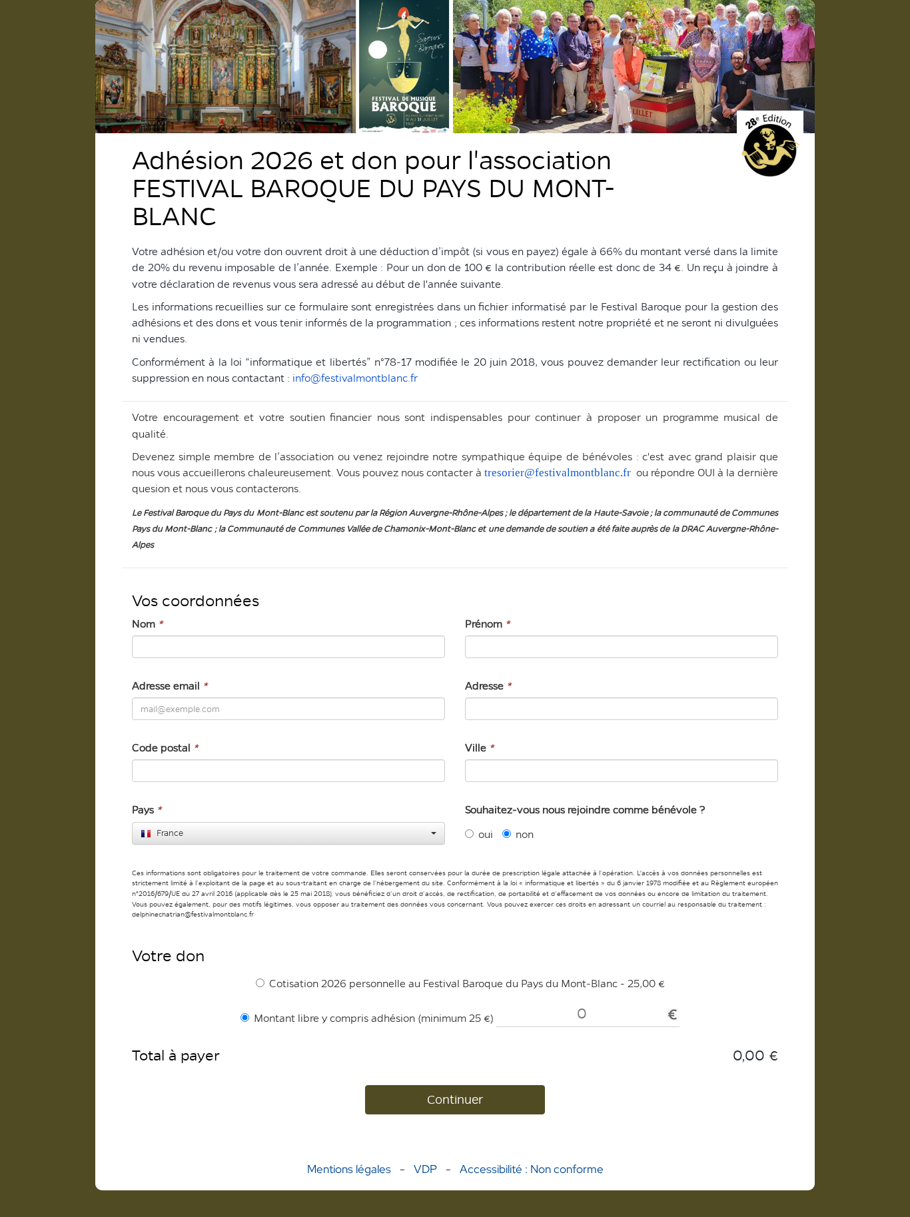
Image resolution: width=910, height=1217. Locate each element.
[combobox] (288, 833)
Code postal (165, 747)
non (525, 834)
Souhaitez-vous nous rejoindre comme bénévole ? (585, 809)
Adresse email (169, 685)
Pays (146, 809)
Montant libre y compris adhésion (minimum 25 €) (374, 1018)
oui (485, 834)
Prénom (487, 623)
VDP (427, 1169)
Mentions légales (349, 1169)
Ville (479, 747)
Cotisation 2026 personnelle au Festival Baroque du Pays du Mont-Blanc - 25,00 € (467, 983)
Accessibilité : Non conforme (532, 1169)
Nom (147, 623)
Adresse (488, 685)
